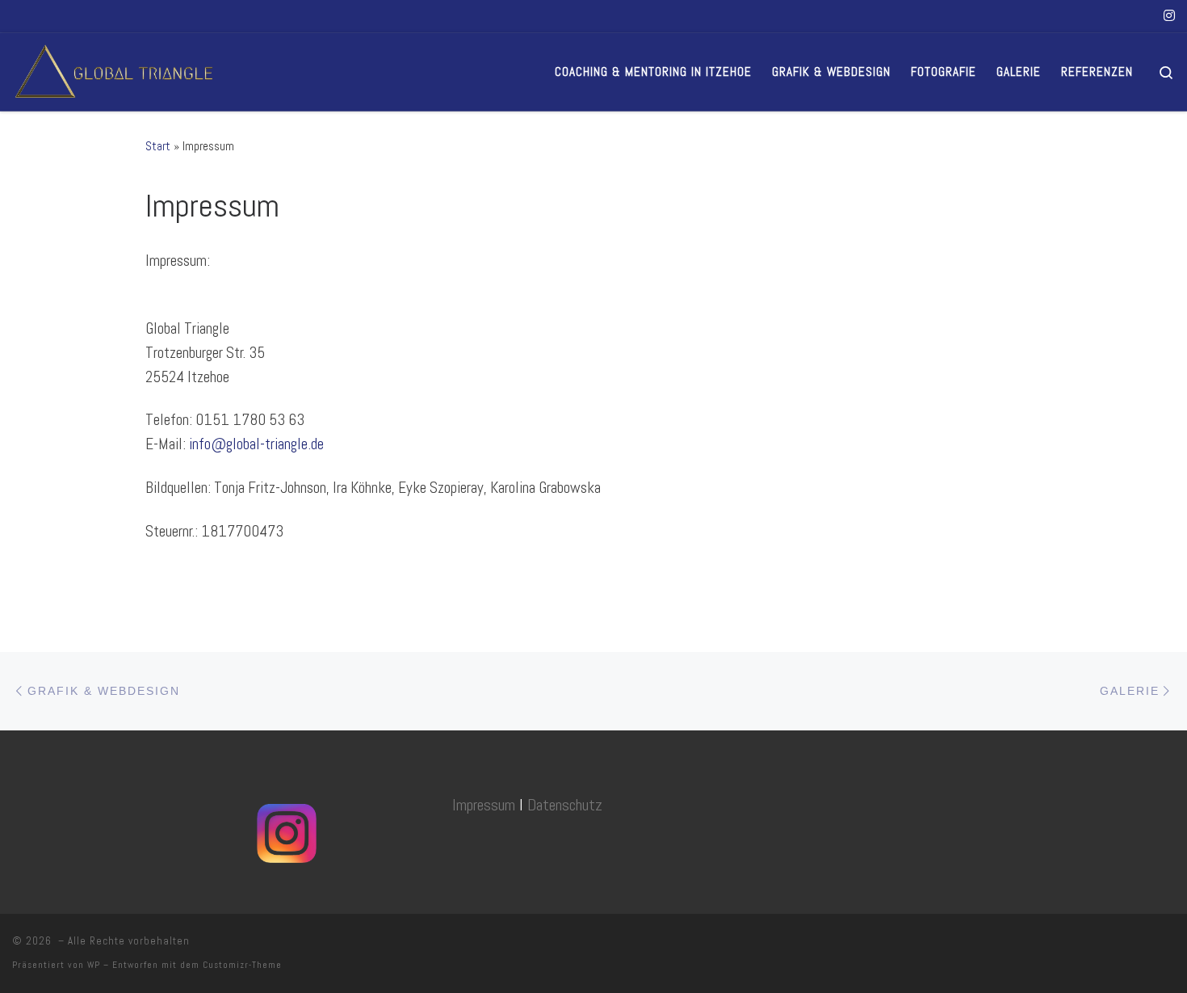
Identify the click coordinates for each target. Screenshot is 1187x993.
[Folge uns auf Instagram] (1169, 16)
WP (93, 964)
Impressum (483, 804)
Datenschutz (564, 804)
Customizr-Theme (242, 964)
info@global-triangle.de (256, 444)
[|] (113, 69)
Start (157, 146)
